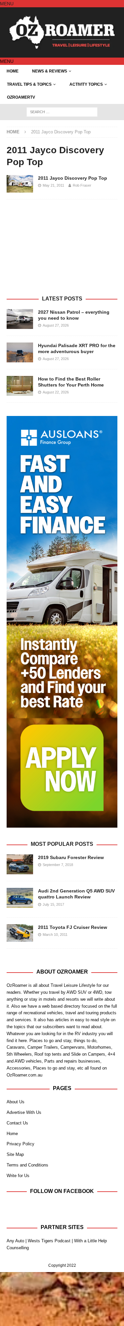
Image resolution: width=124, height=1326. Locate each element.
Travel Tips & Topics (29, 84)
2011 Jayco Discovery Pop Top (72, 178)
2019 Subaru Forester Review (71, 857)
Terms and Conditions (27, 1165)
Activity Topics (86, 84)
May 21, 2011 (53, 185)
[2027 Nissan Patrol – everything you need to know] (20, 319)
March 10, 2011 (55, 935)
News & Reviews (49, 71)
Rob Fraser (82, 185)
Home (13, 71)
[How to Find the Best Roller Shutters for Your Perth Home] (20, 386)
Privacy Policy (20, 1143)
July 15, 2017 (53, 904)
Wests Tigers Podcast (49, 1240)
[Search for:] (62, 111)
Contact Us (17, 1122)
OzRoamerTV (21, 97)
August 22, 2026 (56, 392)
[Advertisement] (62, 250)
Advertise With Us (24, 1112)
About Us (15, 1101)
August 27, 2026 (56, 325)
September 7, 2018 (58, 865)
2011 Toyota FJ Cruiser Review (72, 927)
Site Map (15, 1154)
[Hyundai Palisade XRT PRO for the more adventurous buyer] (20, 352)
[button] (7, 3)
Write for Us (18, 1175)
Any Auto (15, 1240)
